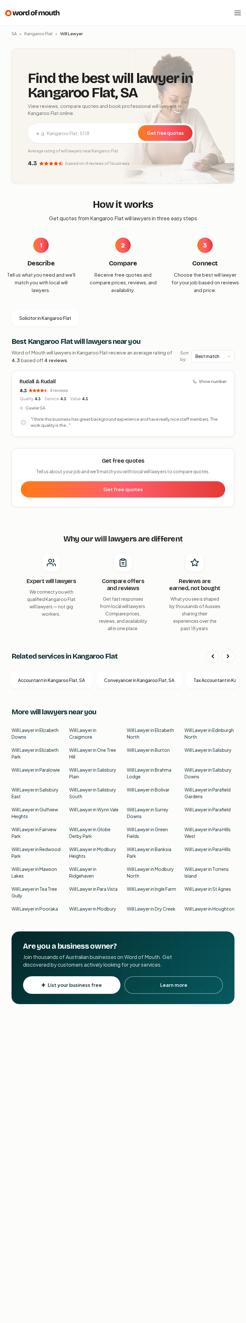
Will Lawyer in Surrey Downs (147, 813)
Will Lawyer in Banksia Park (149, 852)
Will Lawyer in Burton (148, 750)
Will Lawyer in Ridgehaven (82, 872)
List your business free (75, 985)
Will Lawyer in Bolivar (148, 789)
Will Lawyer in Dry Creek (151, 909)
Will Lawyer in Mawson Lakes (34, 872)
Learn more (173, 985)
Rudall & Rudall (37, 381)
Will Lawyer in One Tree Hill (92, 753)
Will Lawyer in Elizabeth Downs (35, 733)
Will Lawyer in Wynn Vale (94, 809)
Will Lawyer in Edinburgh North (209, 733)
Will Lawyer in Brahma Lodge (149, 773)
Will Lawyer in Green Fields (147, 832)
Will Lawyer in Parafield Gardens (207, 793)
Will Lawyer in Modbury (92, 909)
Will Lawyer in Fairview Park (34, 832)
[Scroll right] (228, 656)
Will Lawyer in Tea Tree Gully (34, 892)
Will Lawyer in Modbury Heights (92, 852)
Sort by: (184, 356)
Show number (212, 381)
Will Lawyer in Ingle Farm (151, 889)
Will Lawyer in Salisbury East (35, 793)
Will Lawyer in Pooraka (35, 909)
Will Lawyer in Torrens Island (206, 872)
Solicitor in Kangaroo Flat (45, 318)
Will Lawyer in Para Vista (93, 889)
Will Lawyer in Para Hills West (207, 832)
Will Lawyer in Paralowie (36, 770)
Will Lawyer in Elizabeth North (150, 733)
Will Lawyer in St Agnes (207, 889)
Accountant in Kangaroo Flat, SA (51, 680)
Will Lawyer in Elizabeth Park (35, 753)
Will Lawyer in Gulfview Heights (35, 813)
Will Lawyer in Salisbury (208, 750)
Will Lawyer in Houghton (209, 909)
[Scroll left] (212, 656)
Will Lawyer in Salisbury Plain (92, 773)
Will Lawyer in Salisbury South (92, 793)
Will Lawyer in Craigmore (82, 733)
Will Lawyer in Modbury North (150, 872)
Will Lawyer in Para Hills (207, 849)
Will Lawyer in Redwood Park (36, 852)
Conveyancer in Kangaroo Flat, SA (139, 680)
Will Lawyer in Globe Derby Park (90, 832)
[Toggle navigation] (237, 13)
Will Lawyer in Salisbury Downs (208, 773)
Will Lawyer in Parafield (207, 809)
